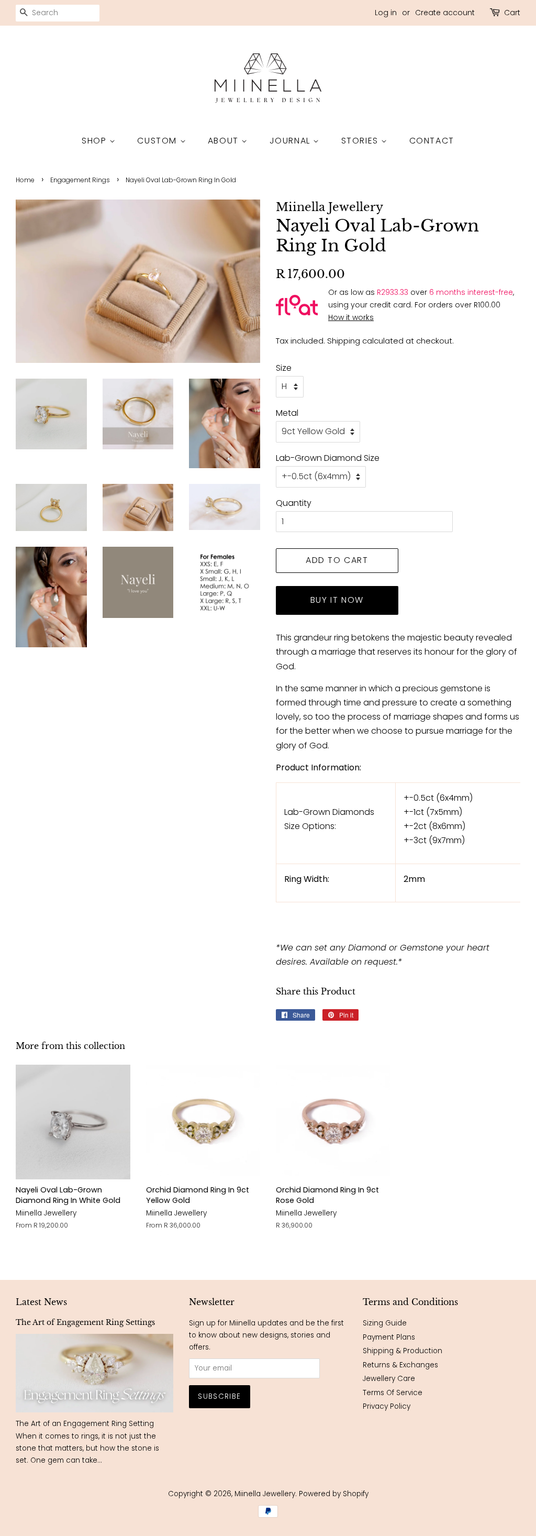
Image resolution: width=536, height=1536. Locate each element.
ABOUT (225, 141)
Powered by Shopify (333, 1494)
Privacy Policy (386, 1406)
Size (284, 368)
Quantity (293, 503)
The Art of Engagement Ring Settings (85, 1322)
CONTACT (431, 141)
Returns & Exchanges (400, 1365)
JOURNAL (292, 141)
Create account (445, 12)
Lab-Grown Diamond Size (327, 458)
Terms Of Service (392, 1393)
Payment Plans (389, 1337)
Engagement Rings (80, 179)
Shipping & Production (402, 1351)
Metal (287, 413)
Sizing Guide (385, 1323)
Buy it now (337, 600)
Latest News (41, 1302)
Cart (512, 12)
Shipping (343, 340)
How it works (351, 317)
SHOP (95, 141)
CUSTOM (158, 141)
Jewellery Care (389, 1379)
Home (25, 179)
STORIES (361, 141)
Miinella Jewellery (264, 1494)
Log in (386, 12)
